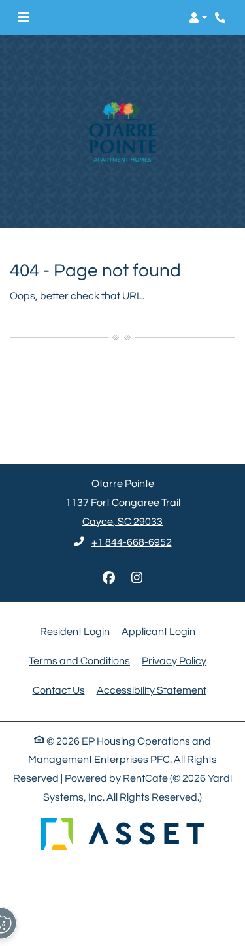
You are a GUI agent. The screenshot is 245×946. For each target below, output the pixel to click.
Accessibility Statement (151, 690)
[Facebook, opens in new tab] (108, 578)
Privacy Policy (174, 660)
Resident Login (75, 631)
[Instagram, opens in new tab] (136, 578)
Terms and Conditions (79, 660)
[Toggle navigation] (23, 17)
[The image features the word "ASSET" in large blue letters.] (122, 834)
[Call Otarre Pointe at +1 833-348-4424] (221, 17)
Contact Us (59, 690)
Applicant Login (158, 631)
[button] (198, 17)
